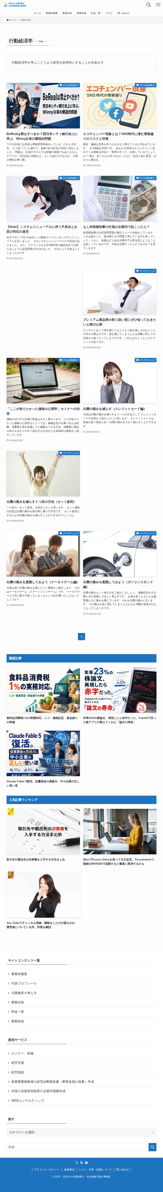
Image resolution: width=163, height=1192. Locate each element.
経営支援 (17, 1062)
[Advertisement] (43, 303)
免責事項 (69, 1169)
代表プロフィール (24, 983)
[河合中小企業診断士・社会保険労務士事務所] (14, 5)
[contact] (86, 1162)
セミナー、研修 (22, 1053)
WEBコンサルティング (27, 1100)
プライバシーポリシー (47, 1169)
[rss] (81, 1162)
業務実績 (17, 1021)
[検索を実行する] (152, 1147)
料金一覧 (17, 1011)
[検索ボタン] (148, 5)
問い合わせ (122, 1169)
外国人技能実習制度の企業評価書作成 (38, 1091)
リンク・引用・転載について (95, 1169)
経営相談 (17, 1072)
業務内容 (17, 1002)
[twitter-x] (77, 1162)
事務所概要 (19, 974)
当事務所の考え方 (24, 993)
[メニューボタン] (158, 5)
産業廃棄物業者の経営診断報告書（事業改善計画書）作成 (52, 1081)
